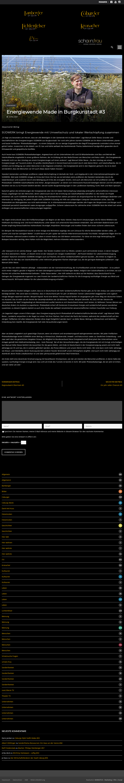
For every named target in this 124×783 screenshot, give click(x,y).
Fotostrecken (7, 514)
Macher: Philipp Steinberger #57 (31, 748)
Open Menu (119, 47)
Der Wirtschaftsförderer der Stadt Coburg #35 (29, 758)
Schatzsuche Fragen (10, 656)
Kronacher (6, 565)
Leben (4, 588)
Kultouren (6, 571)
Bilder (4, 491)
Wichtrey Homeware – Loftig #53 (26, 753)
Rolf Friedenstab (8, 748)
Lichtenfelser (7, 611)
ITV (3, 559)
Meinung (5, 616)
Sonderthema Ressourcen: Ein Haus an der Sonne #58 (40, 743)
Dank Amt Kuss (8, 508)
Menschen (6, 633)
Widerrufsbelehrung (38, 780)
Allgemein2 (6, 480)
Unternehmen (11, 105)
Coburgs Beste (8, 503)
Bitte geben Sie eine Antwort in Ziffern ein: (19, 437)
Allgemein (6, 474)
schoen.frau (7, 662)
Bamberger (6, 486)
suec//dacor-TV (8, 690)
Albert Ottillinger (9, 743)
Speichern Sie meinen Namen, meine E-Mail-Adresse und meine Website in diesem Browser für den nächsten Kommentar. (54, 431)
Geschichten (7, 525)
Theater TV (6, 696)
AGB (26, 780)
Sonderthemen (8, 667)
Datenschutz (17, 780)
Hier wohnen (7, 542)
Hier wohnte (7, 548)
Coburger (5, 497)
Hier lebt (5, 537)
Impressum (6, 780)
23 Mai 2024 (13, 117)
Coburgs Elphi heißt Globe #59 (27, 738)
